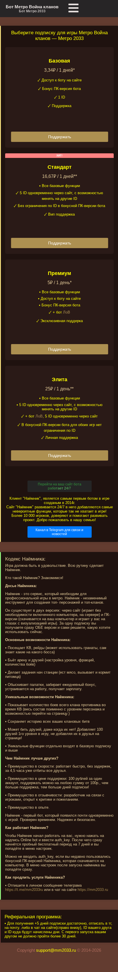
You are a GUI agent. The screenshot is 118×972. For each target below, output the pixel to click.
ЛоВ (66, 312)
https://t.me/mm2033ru (24, 889)
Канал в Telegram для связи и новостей (59, 532)
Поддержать (59, 136)
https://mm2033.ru (93, 889)
